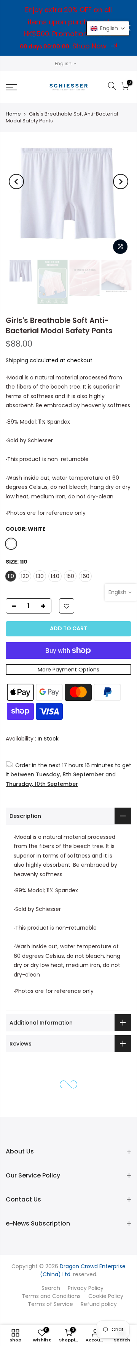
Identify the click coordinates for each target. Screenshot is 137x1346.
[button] (108, 28)
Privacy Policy (86, 1288)
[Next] (120, 181)
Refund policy (99, 1304)
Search (50, 1288)
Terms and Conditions (51, 1296)
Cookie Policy (105, 1296)
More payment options (68, 669)
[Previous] (16, 181)
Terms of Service (50, 1304)
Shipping (17, 360)
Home (13, 113)
